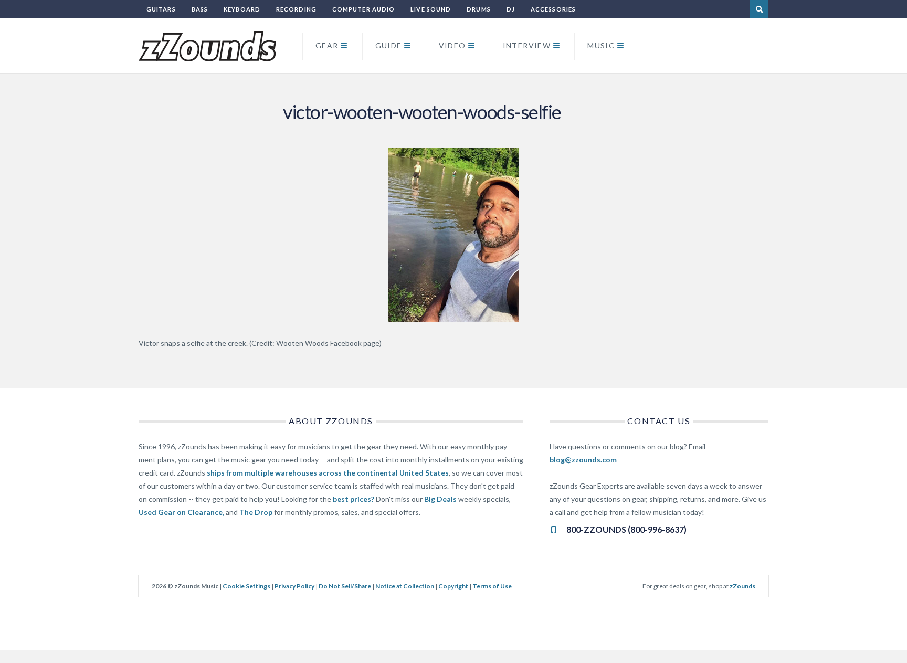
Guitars (161, 9)
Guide (388, 45)
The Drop (255, 512)
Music (601, 45)
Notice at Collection (404, 586)
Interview (527, 45)
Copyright (453, 586)
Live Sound (430, 9)
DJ (511, 9)
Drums (479, 9)
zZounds (742, 586)
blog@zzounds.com (583, 459)
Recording (296, 9)
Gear (327, 45)
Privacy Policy (294, 586)
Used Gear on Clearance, (181, 512)
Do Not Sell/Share (345, 586)
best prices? (353, 498)
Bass (200, 9)
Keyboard (242, 9)
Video (452, 45)
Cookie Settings (246, 586)
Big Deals (440, 498)
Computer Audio (363, 9)
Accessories (553, 9)
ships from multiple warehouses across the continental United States (328, 472)
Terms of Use (492, 586)
